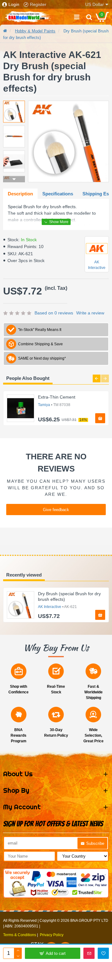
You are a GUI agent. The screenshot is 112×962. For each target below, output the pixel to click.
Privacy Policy (51, 935)
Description (20, 193)
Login (13, 4)
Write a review (90, 312)
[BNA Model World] (28, 16)
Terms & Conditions (19, 935)
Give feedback (56, 509)
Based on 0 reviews (54, 312)
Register (38, 4)
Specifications (57, 193)
